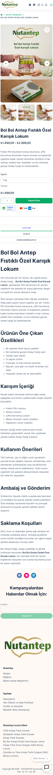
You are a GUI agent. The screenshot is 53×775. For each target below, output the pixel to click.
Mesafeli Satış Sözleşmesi (16, 709)
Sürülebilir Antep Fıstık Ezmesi (18, 734)
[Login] (46, 5)
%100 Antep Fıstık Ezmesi (16, 730)
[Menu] (51, 5)
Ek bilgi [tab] (26, 234)
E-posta (4, 605)
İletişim (6, 673)
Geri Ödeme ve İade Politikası (18, 702)
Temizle (4, 186)
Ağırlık (4, 174)
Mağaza (7, 677)
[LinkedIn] (34, 5)
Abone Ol (26, 616)
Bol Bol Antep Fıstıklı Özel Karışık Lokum (24, 741)
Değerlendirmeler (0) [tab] (26, 240)
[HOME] (2, 15)
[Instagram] (30, 5)
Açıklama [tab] (26, 228)
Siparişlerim (9, 699)
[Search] (42, 5)
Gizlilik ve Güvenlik (13, 706)
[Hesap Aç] (46, 767)
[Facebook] (19, 575)
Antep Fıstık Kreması (13, 737)
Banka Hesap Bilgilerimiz (15, 680)
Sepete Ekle (34, 200)
